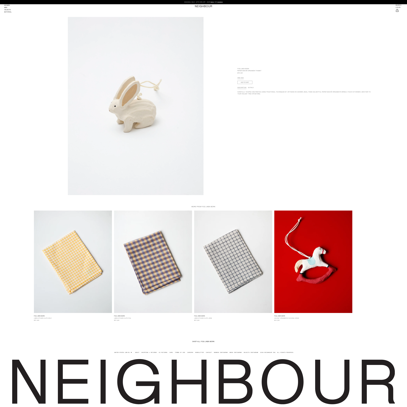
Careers (190, 352)
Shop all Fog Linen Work (203, 341)
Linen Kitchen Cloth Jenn (203, 318)
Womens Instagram (221, 352)
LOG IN (398, 7)
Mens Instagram (236, 352)
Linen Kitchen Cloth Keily (43, 318)
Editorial (8, 12)
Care (171, 352)
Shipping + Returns (149, 352)
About (137, 352)
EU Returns (163, 352)
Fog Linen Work (243, 68)
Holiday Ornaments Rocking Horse (286, 318)
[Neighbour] (203, 6)
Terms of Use (180, 352)
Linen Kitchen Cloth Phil (122, 318)
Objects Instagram (251, 352)
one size (240, 78)
